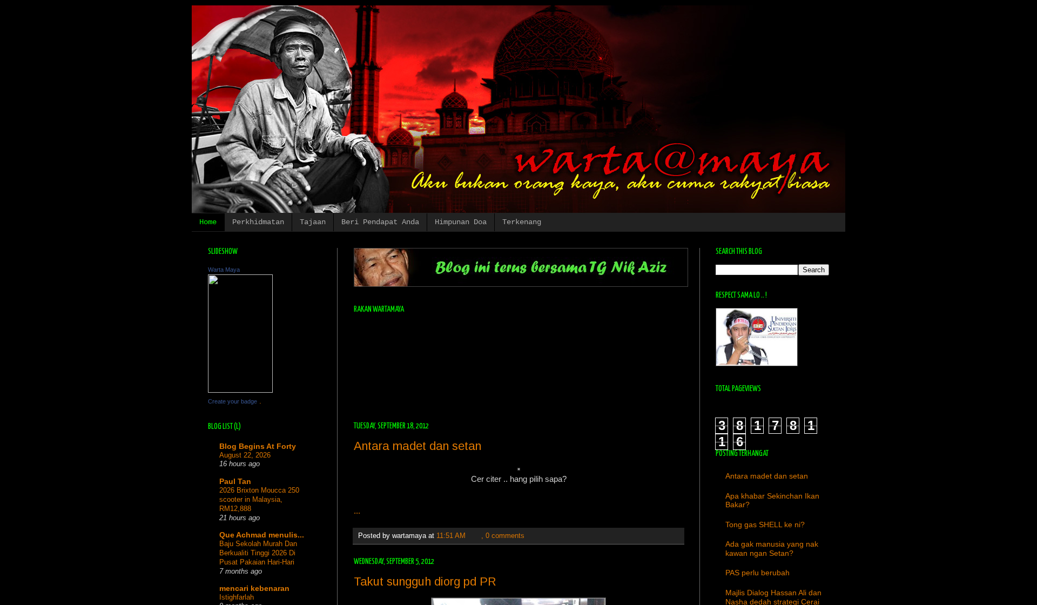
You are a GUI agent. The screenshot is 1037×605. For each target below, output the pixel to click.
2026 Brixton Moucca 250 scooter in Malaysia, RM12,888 (259, 499)
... (357, 510)
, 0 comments (502, 536)
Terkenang (521, 222)
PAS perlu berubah (757, 572)
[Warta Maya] (240, 390)
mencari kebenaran (254, 588)
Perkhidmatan (258, 222)
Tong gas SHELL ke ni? (765, 524)
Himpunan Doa (461, 222)
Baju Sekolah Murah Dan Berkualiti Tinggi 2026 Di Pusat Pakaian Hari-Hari (258, 553)
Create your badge (232, 401)
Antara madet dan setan (417, 446)
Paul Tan (235, 481)
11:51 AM (451, 536)
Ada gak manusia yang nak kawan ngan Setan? (771, 548)
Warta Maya (224, 269)
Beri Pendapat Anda (380, 222)
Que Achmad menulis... (261, 534)
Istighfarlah (236, 597)
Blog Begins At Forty (257, 446)
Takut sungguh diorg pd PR (425, 581)
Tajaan (313, 222)
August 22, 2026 (245, 455)
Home (208, 222)
